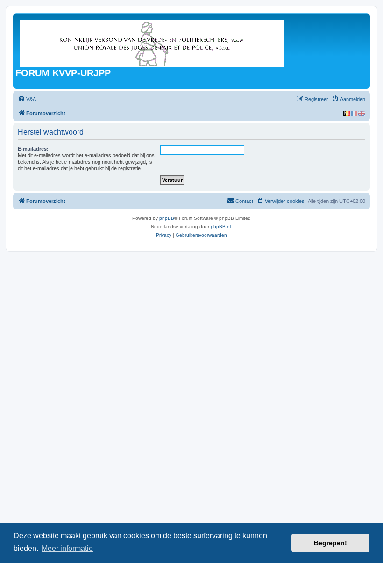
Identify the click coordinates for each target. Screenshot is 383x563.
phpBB (166, 218)
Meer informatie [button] (67, 548)
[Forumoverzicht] (152, 41)
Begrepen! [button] (330, 543)
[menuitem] (27, 99)
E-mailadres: (33, 149)
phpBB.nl (221, 226)
